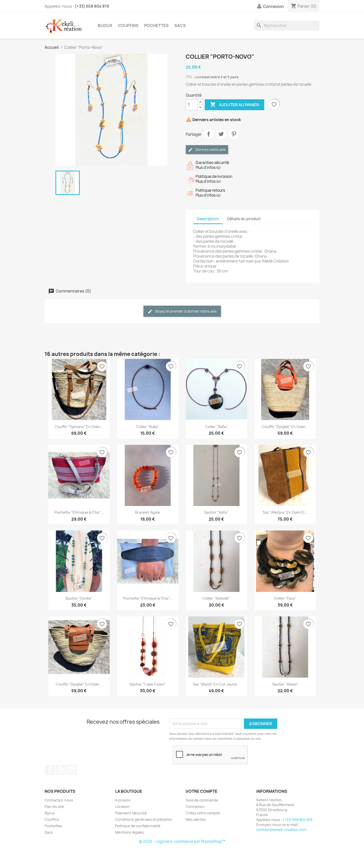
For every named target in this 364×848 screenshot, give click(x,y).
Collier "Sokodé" (216, 598)
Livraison (122, 806)
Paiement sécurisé (131, 813)
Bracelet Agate (147, 512)
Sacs (180, 25)
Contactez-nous (59, 800)
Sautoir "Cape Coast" (148, 684)
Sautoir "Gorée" (78, 598)
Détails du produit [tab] (244, 218)
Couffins (128, 25)
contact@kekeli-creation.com (281, 829)
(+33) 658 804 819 (92, 6)
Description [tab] (208, 218)
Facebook (50, 770)
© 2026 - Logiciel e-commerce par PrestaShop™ (182, 841)
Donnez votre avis (210, 149)
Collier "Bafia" (216, 426)
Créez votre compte (203, 813)
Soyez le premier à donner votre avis (185, 311)
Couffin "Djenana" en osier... (79, 426)
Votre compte (201, 791)
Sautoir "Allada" (285, 684)
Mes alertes (196, 819)
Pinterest (234, 134)
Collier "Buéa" (147, 426)
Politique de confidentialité (137, 825)
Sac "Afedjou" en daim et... (285, 512)
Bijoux (105, 25)
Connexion (195, 806)
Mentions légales (129, 832)
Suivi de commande (202, 800)
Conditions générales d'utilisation (143, 819)
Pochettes (156, 25)
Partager (208, 134)
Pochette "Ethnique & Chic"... (79, 512)
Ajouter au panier (234, 104)
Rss (61, 770)
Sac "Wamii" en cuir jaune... (216, 684)
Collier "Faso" (285, 598)
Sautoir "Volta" (216, 512)
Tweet (221, 134)
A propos (122, 800)
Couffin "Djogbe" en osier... (285, 426)
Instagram (72, 770)
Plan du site (54, 806)
